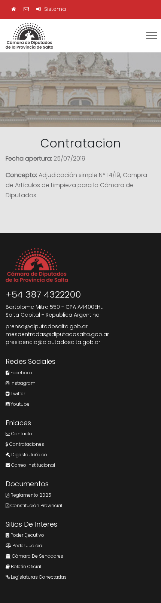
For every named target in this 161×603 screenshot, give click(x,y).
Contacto (21, 433)
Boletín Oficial (25, 566)
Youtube (19, 404)
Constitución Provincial (35, 505)
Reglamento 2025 (30, 495)
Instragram (22, 383)
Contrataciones (26, 444)
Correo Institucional (32, 465)
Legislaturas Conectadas (38, 577)
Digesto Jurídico (28, 454)
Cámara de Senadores (37, 556)
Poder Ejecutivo (26, 535)
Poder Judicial (27, 545)
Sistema (54, 9)
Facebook (21, 372)
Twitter (17, 393)
